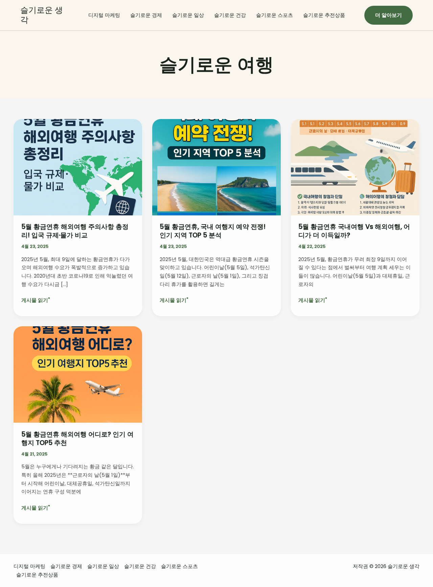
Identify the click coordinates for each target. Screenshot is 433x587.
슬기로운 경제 (146, 15)
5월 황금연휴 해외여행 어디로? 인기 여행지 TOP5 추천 (77, 438)
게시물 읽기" (35, 300)
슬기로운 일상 (188, 15)
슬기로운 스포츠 (274, 15)
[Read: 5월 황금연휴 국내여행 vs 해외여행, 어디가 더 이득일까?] (355, 166)
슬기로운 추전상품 (324, 15)
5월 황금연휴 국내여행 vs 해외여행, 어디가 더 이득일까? (354, 231)
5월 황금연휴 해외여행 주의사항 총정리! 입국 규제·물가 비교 (75, 231)
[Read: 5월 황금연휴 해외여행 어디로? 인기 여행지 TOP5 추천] (78, 374)
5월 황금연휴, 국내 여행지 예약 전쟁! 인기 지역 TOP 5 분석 (213, 231)
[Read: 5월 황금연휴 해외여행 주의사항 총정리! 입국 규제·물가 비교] (78, 166)
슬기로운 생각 (41, 14)
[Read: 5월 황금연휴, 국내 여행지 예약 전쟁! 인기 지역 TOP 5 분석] (216, 166)
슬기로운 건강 (230, 15)
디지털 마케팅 (104, 15)
